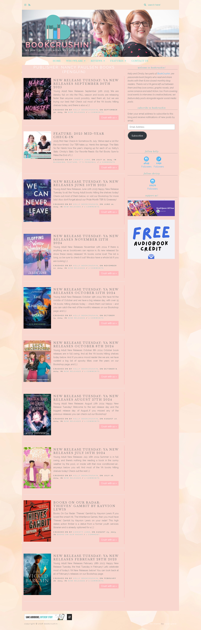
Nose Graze (171, 624)
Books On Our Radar (70, 534)
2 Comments (96, 268)
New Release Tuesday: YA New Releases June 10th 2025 (86, 183)
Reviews (97, 60)
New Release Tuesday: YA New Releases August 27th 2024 (86, 397)
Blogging (59, 162)
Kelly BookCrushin (85, 110)
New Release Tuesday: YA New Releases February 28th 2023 (86, 557)
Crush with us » (109, 117)
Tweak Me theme (151, 624)
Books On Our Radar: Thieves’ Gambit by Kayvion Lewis (84, 506)
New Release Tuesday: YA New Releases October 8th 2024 (86, 344)
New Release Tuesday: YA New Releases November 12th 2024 (86, 239)
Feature (72, 162)
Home (57, 60)
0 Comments (96, 112)
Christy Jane (81, 160)
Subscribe (137, 135)
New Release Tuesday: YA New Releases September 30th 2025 (86, 84)
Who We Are (75, 60)
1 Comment (93, 534)
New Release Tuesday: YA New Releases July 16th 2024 (86, 451)
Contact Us (139, 60)
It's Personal (88, 162)
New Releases (76, 112)
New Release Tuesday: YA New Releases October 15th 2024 (86, 291)
